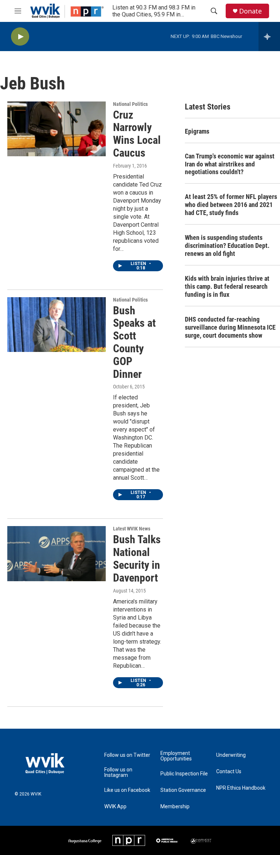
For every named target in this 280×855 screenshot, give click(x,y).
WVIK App (115, 806)
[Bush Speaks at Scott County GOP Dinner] (56, 324)
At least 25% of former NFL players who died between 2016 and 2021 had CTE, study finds (231, 204)
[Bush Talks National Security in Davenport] (56, 553)
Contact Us (228, 771)
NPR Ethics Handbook (240, 788)
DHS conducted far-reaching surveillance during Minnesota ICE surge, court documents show (230, 327)
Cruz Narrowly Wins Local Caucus (137, 133)
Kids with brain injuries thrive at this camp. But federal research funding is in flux (227, 286)
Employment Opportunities (176, 756)
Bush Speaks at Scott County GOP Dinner (134, 342)
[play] (20, 36)
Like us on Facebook (127, 790)
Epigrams (197, 131)
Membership (175, 806)
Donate (250, 11)
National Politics (130, 104)
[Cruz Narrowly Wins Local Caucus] (56, 128)
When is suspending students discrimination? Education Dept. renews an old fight (227, 245)
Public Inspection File (184, 774)
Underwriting (231, 755)
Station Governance (183, 790)
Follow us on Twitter (127, 755)
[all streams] (269, 36)
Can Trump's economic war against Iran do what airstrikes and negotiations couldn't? (230, 164)
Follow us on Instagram (118, 772)
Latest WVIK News (131, 529)
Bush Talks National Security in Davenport (137, 558)
